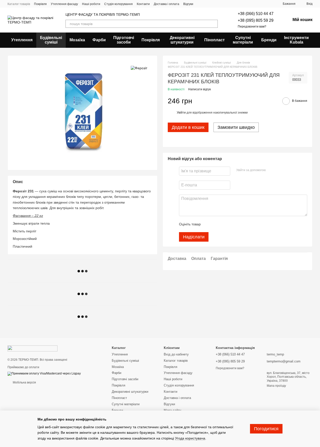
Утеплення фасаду (64, 4)
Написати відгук (199, 89)
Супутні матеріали (243, 40)
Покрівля (40, 4)
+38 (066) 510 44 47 (256, 14)
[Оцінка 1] (209, 224)
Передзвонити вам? (252, 26)
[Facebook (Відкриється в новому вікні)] (212, 4)
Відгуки (188, 4)
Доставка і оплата (166, 4)
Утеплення (21, 40)
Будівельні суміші (51, 40)
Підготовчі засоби (123, 40)
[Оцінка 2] (217, 224)
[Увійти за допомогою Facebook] (271, 170)
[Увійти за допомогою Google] (279, 170)
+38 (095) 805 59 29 (256, 20)
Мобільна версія (24, 382)
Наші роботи (91, 4)
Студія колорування (118, 4)
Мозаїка (77, 40)
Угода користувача (190, 438)
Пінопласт (214, 40)
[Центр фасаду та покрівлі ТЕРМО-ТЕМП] (33, 348)
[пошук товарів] (214, 24)
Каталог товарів (19, 4)
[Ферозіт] (139, 68)
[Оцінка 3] (225, 224)
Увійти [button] (181, 112)
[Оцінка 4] (233, 224)
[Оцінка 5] (241, 224)
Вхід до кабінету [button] (176, 354)
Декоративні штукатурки (182, 40)
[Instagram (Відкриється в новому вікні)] (200, 4)
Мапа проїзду (276, 385)
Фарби (99, 40)
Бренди (268, 40)
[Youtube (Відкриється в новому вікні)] (218, 4)
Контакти (143, 4)
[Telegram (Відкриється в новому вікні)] (206, 4)
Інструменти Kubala (296, 40)
